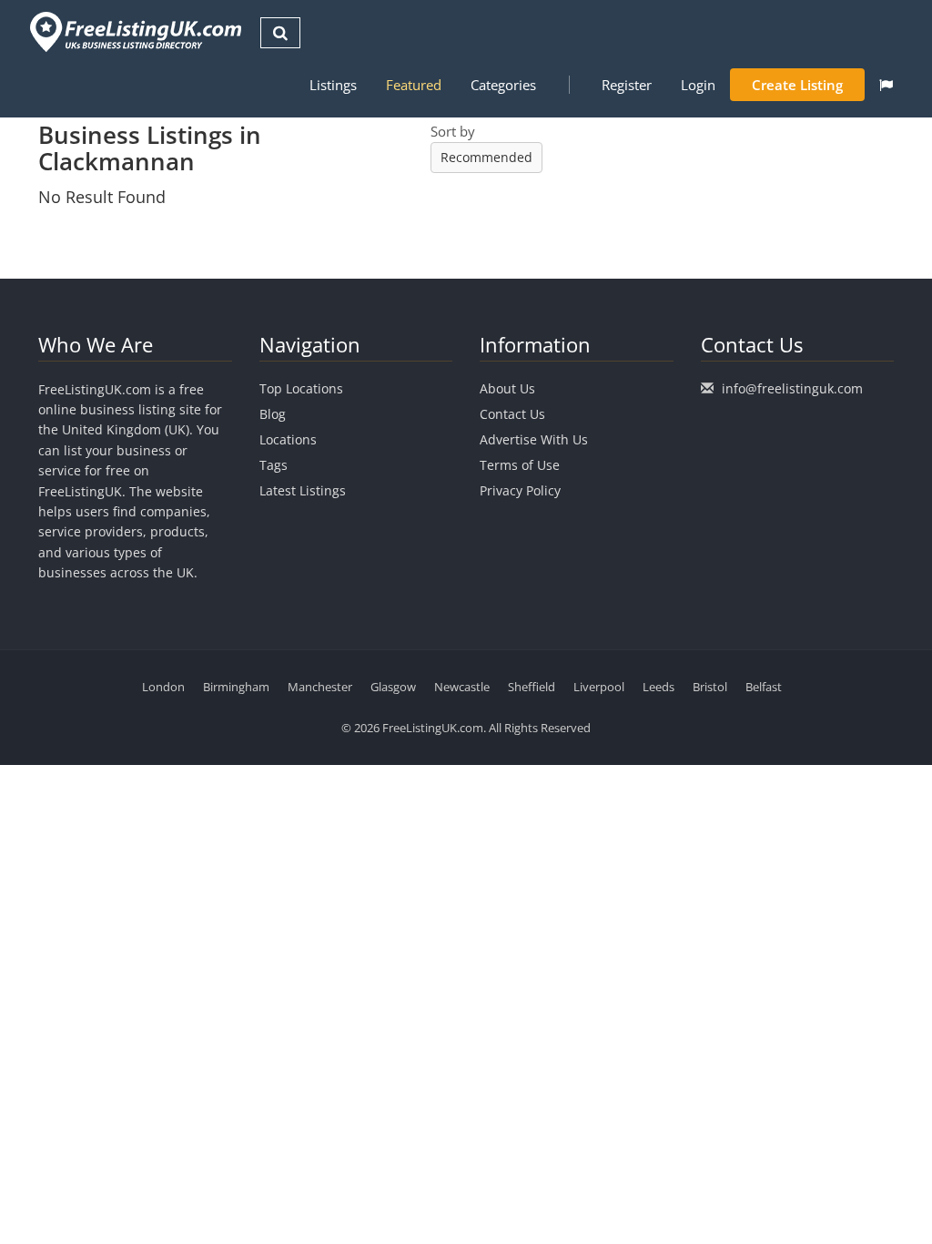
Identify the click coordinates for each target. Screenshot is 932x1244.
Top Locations (301, 388)
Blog (272, 414)
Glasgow (393, 686)
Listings (333, 85)
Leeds (658, 686)
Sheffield (531, 686)
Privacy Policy (520, 490)
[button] (886, 84)
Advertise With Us (534, 439)
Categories (503, 85)
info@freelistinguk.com (792, 388)
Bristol (710, 686)
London (163, 686)
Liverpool (598, 686)
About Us (507, 388)
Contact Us (512, 414)
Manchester (320, 686)
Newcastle (462, 686)
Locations (288, 439)
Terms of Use (520, 465)
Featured (413, 85)
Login (698, 85)
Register (627, 85)
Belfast (763, 686)
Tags (273, 465)
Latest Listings (302, 490)
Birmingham (236, 686)
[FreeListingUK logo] (133, 31)
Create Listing (797, 85)
